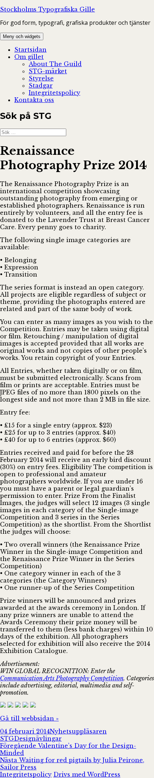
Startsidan (30, 49)
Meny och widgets (21, 36)
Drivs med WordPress (86, 774)
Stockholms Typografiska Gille (47, 9)
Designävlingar (38, 738)
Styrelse (41, 78)
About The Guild (55, 64)
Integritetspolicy (54, 92)
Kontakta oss (34, 99)
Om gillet (29, 56)
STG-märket (48, 71)
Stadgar (41, 85)
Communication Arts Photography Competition (62, 678)
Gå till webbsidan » (29, 718)
